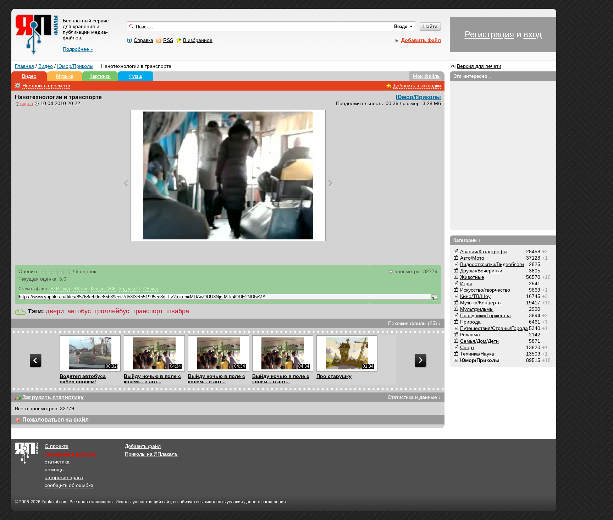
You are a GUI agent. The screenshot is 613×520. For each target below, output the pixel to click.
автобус (79, 311)
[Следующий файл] (330, 183)
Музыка (64, 76)
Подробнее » (78, 49)
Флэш (135, 76)
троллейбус (111, 311)
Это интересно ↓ (472, 76)
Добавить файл (143, 446)
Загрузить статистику (53, 397)
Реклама (470, 334)
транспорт (148, 311)
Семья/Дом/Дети (479, 341)
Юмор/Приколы (75, 66)
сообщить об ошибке (69, 485)
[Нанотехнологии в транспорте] (228, 175)
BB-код (80, 288)
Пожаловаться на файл (55, 420)
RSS (168, 40)
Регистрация (489, 34)
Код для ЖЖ (103, 288)
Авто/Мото (472, 258)
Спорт (467, 347)
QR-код (150, 288)
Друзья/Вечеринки (481, 270)
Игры (466, 283)
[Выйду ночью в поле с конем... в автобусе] (154, 353)
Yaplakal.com (54, 501)
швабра (177, 311)
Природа (470, 322)
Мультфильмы (476, 309)
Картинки (100, 76)
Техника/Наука (477, 354)
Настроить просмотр (46, 85)
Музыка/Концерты (481, 302)
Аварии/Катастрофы (483, 251)
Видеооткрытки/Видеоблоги (492, 264)
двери (55, 311)
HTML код (60, 288)
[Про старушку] (346, 353)
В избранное (197, 40)
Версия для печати (479, 66)
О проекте (56, 446)
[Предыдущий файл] (126, 183)
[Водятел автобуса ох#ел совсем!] (90, 353)
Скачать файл (32, 288)
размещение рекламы (70, 454)
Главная (24, 66)
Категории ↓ (467, 240)
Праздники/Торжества (485, 315)
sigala (26, 103)
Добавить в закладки (417, 85)
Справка (143, 40)
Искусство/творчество (485, 290)
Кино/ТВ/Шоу (475, 296)
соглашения (273, 501)
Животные (472, 277)
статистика (57, 462)
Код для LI (129, 288)
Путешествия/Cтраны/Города (494, 328)
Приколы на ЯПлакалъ (151, 454)
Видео (45, 66)
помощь (54, 469)
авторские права (64, 477)
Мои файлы (427, 76)
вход (533, 34)
